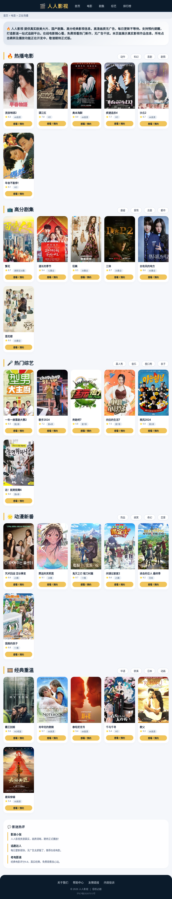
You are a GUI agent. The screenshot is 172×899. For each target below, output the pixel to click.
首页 (77, 6)
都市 (163, 210)
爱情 (136, 210)
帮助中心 (78, 882)
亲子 (163, 363)
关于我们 (62, 882)
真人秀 (119, 363)
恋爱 (163, 517)
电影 (89, 6)
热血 (122, 517)
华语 (122, 671)
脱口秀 (148, 363)
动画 (163, 671)
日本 (149, 671)
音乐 (134, 363)
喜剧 (149, 56)
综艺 (113, 6)
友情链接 (93, 882)
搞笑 (136, 517)
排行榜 (127, 6)
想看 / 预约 (18, 124)
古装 (149, 210)
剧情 (163, 56)
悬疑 (122, 210)
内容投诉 (109, 882)
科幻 (136, 56)
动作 (122, 56)
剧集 (101, 6)
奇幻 (149, 517)
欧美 (136, 671)
